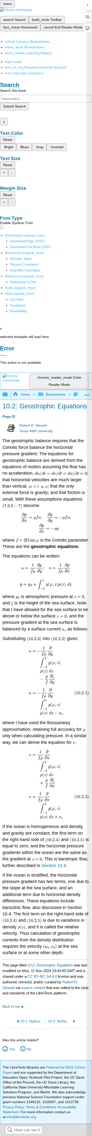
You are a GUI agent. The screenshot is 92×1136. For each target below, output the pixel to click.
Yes (12, 1049)
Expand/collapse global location (87, 393)
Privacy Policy (13, 1107)
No (29, 1049)
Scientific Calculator (25, 270)
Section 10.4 (53, 865)
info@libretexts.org (21, 1117)
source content (33, 988)
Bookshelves (55, 394)
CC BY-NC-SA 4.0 (42, 976)
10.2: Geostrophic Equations (50, 965)
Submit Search (14, 106)
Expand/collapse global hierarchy (8, 394)
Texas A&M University (36, 431)
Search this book (13, 91)
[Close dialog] (3, 355)
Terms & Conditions (41, 1107)
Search (9, 1130)
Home (25, 394)
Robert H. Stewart (33, 425)
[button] (17, 305)
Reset (7, 140)
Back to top (11, 1006)
